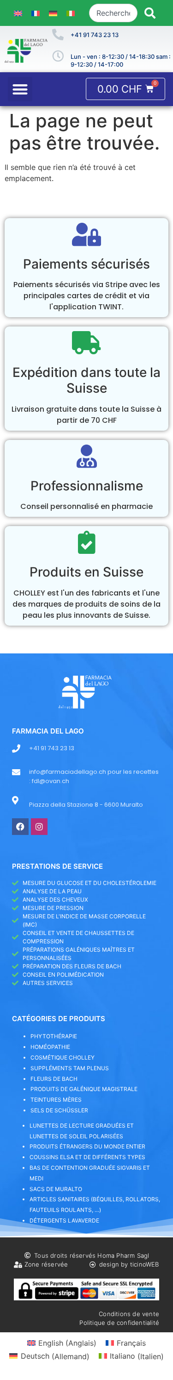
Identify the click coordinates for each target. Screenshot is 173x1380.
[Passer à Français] (35, 13)
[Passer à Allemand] (53, 13)
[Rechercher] (150, 13)
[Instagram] (39, 826)
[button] (20, 89)
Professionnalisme (86, 486)
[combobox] (113, 13)
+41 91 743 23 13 (95, 34)
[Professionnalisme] (86, 456)
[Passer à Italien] (70, 13)
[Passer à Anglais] (18, 13)
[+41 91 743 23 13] (58, 34)
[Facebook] (20, 826)
